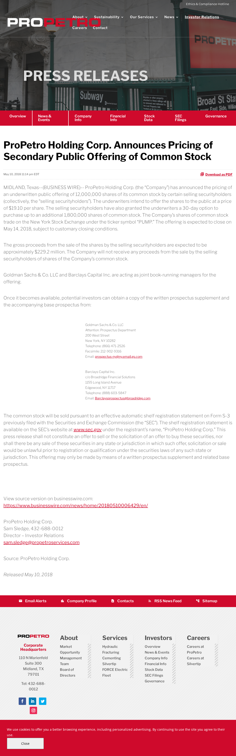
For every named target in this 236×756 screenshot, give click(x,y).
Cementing (111, 658)
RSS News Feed (165, 601)
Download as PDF (219, 174)
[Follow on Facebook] (22, 701)
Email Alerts (32, 601)
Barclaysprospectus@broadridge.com (122, 398)
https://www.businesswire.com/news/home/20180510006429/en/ (75, 505)
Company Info (83, 118)
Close (25, 743)
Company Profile (79, 601)
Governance (216, 116)
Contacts (122, 601)
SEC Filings (180, 118)
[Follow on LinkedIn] (32, 701)
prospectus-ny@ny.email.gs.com (118, 356)
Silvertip (109, 664)
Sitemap (206, 601)
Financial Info (118, 118)
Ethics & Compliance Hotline (207, 4)
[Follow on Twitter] (42, 701)
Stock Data (149, 118)
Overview (17, 116)
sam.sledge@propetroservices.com (41, 542)
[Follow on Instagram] (33, 710)
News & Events (44, 118)
